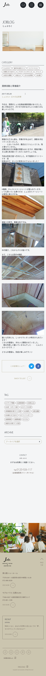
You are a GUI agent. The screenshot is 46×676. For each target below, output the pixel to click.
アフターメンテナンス (25, 71)
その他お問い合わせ (23, 515)
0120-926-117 (24, 469)
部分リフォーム (23, 509)
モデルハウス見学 (23, 495)
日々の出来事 (29, 75)
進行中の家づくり (19, 68)
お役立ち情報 (7, 75)
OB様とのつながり (9, 71)
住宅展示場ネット (8, 658)
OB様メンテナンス (23, 502)
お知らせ (18, 75)
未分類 (38, 75)
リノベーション (33, 68)
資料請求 (23, 489)
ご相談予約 (23, 482)
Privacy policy (21, 666)
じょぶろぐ (6, 68)
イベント (38, 71)
